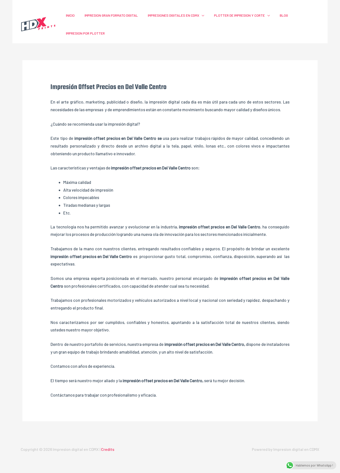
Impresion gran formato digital (111, 15)
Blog (284, 15)
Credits (107, 449)
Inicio (70, 15)
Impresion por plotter (85, 33)
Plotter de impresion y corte (239, 15)
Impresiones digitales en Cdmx (173, 15)
